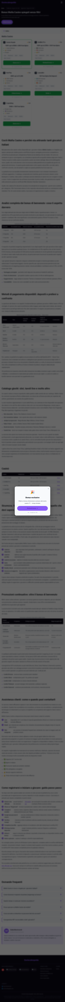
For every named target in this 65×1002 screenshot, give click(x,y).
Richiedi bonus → (32, 508)
